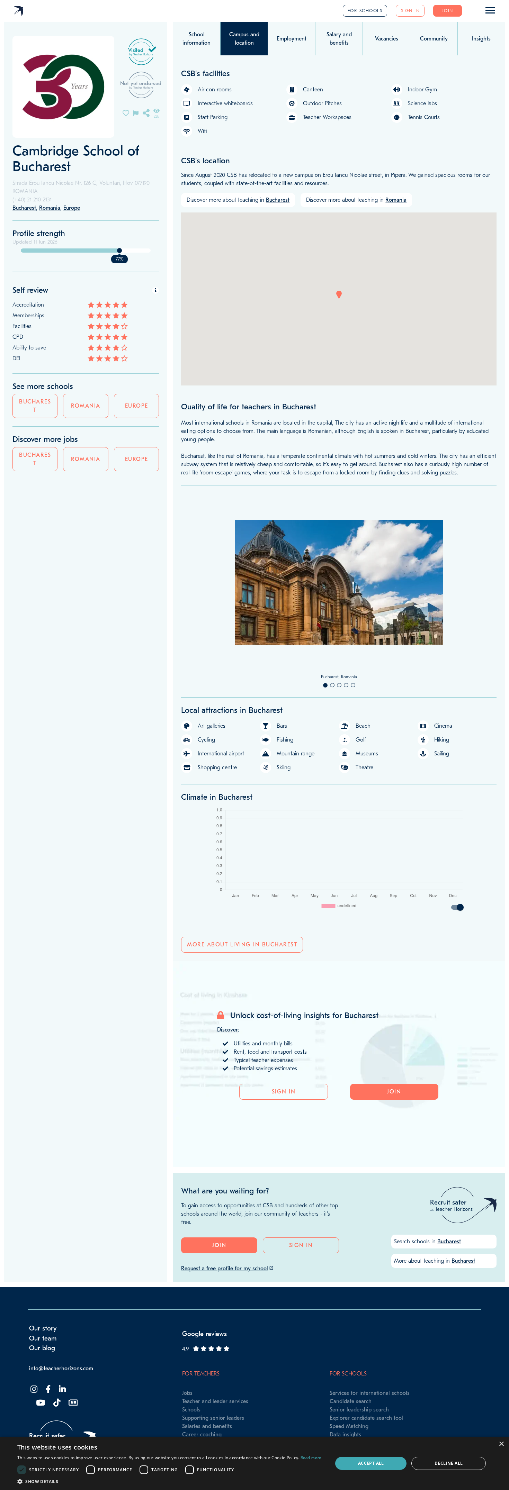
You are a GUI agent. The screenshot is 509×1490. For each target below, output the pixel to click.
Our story (43, 1328)
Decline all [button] (449, 1463)
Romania (85, 406)
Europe (136, 406)
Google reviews (204, 1334)
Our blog (42, 1348)
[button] (339, 295)
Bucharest (35, 406)
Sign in (410, 10)
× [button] (501, 1444)
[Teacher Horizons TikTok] (56, 1403)
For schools (365, 10)
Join (447, 10)
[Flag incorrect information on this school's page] (136, 112)
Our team (43, 1338)
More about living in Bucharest (242, 945)
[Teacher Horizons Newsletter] (72, 1403)
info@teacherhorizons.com (61, 1368)
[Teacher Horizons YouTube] (40, 1403)
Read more (311, 1457)
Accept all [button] (371, 1463)
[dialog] (254, 1463)
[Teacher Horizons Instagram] (33, 1389)
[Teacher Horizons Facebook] (47, 1389)
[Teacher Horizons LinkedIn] (61, 1389)
